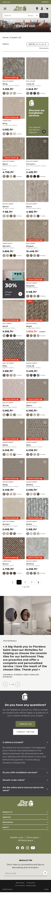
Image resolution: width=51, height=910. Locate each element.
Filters (6, 44)
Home (6, 37)
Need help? (6, 2)
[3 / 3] (13, 685)
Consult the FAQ (25, 733)
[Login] (41, 8)
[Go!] (43, 15)
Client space (32, 838)
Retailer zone (16, 838)
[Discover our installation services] (37, 116)
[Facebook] (17, 848)
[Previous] (5, 685)
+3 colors (42, 93)
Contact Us (25, 725)
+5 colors (19, 93)
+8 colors (19, 176)
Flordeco (10, 890)
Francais (45, 2)
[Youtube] (33, 849)
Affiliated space (25, 841)
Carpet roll (16, 37)
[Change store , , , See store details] (37, 8)
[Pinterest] (22, 848)
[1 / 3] (9, 685)
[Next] (17, 685)
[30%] (14, 278)
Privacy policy (31, 884)
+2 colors (42, 216)
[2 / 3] (11, 685)
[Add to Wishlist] (21, 61)
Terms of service (20, 886)
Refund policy (20, 884)
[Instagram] (27, 848)
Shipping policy (31, 886)
